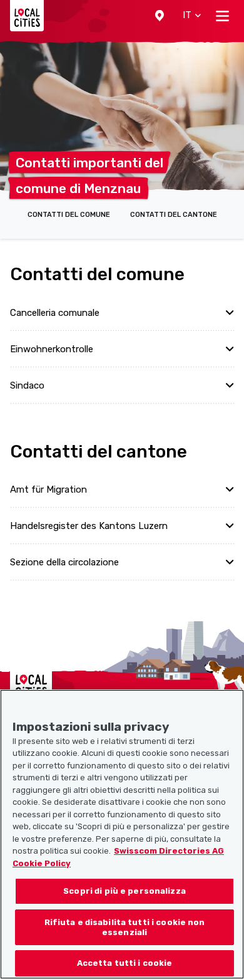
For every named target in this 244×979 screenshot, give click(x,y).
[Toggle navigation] (222, 15)
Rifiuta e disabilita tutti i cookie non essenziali (124, 927)
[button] (159, 15)
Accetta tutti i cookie (125, 963)
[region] (122, 834)
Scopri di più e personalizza (124, 891)
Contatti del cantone (173, 215)
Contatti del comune (69, 215)
